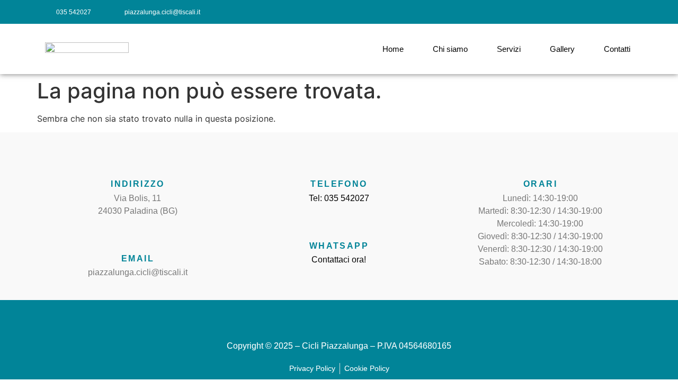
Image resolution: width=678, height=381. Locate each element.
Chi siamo (450, 48)
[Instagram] (605, 12)
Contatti (617, 48)
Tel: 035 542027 (339, 198)
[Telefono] (339, 161)
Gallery (562, 48)
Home (393, 48)
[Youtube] (629, 12)
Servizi (509, 48)
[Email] (138, 236)
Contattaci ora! (338, 259)
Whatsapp (339, 245)
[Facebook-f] (582, 12)
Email (137, 258)
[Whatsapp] (339, 223)
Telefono (338, 183)
